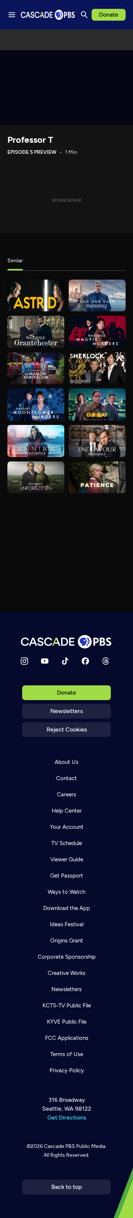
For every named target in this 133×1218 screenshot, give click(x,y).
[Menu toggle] (11, 14)
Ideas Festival (66, 924)
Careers (66, 794)
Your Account (66, 827)
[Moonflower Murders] (35, 404)
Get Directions (66, 1117)
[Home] (66, 641)
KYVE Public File (66, 1021)
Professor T (30, 139)
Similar (15, 260)
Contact (66, 778)
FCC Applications (66, 1038)
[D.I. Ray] (97, 404)
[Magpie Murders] (97, 332)
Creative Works (66, 973)
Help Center (67, 810)
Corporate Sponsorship (67, 957)
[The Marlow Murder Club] (35, 368)
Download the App (66, 908)
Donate (108, 14)
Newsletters (66, 710)
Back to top (66, 1186)
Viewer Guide (66, 859)
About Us (66, 762)
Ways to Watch (66, 892)
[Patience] (97, 477)
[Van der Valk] (97, 296)
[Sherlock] (97, 368)
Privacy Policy (67, 1070)
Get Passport (66, 875)
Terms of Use (66, 1054)
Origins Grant (66, 940)
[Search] (84, 14)
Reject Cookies (67, 729)
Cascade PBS (59, 1146)
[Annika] (35, 441)
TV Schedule (66, 843)
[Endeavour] (97, 441)
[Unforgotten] (35, 477)
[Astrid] (35, 296)
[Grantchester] (35, 332)
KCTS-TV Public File (66, 1005)
